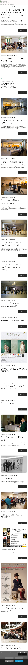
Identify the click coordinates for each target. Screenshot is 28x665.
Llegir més (22, 30)
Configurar (19, 658)
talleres (9, 7)
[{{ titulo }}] (14, 44)
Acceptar (19, 661)
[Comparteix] (14, 7)
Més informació (9, 658)
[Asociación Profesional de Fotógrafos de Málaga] (7, 2)
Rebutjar (9, 661)
